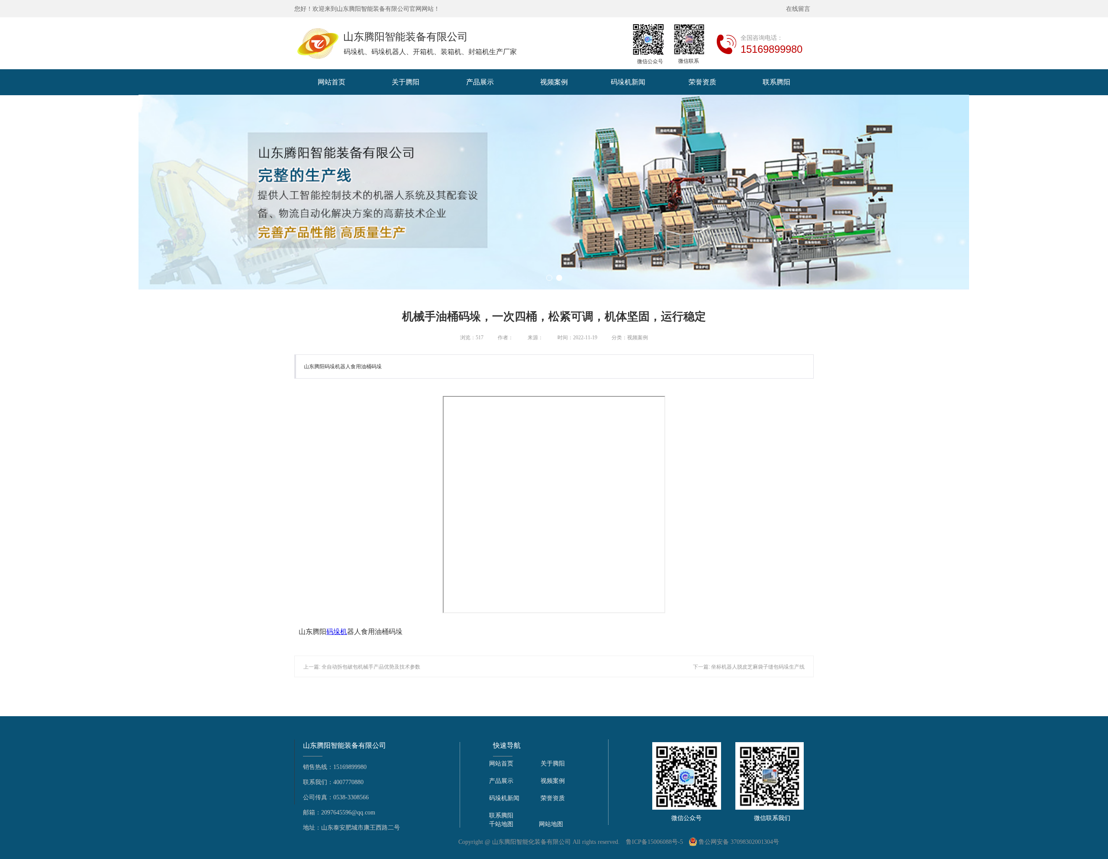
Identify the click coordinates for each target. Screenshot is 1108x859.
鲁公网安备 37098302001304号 (739, 842)
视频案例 (554, 82)
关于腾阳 (405, 82)
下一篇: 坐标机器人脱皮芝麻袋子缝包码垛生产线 (749, 667)
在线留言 (800, 9)
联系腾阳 (776, 82)
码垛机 (336, 631)
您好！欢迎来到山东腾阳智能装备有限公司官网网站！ (367, 9)
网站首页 (331, 82)
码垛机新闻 (628, 82)
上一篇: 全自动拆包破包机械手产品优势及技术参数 (361, 667)
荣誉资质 (702, 82)
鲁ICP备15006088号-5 (654, 842)
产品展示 (480, 82)
